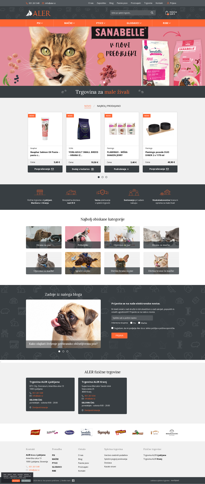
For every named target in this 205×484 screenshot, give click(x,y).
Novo (87, 106)
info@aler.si (50, 3)
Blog (111, 3)
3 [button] (106, 177)
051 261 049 (34, 3)
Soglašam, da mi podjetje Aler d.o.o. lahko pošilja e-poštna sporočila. (144, 328)
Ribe (165, 23)
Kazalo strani (110, 466)
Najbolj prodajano (109, 106)
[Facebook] (73, 480)
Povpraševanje (42, 168)
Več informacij (26, 481)
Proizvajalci (136, 3)
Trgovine (148, 3)
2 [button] (104, 82)
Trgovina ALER (154, 455)
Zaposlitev (101, 3)
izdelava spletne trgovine (160, 480)
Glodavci (133, 23)
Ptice (99, 23)
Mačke (68, 23)
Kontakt (159, 3)
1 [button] (100, 82)
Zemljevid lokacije (40, 407)
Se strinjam (16, 481)
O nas (90, 3)
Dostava (108, 462)
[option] (102, 56)
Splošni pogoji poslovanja (115, 459)
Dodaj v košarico (81, 169)
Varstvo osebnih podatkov (116, 455)
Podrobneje (120, 169)
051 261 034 (89, 396)
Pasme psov (122, 3)
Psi (38, 23)
